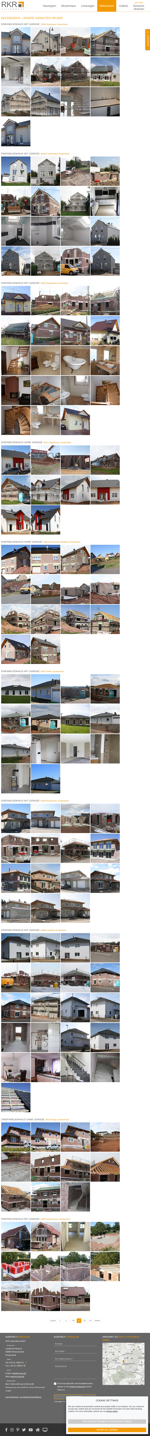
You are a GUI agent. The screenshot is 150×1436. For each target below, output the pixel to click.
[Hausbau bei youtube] (31, 1429)
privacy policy (112, 1411)
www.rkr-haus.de (17, 1377)
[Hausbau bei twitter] (24, 1429)
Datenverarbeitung (77, 1387)
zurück (53, 1321)
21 (79, 1321)
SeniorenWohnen (138, 7)
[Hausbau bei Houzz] (38, 1429)
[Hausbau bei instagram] (12, 1429)
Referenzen (107, 5)
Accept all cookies (107, 1430)
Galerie (123, 5)
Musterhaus (68, 5)
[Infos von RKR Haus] (45, 1429)
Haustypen (49, 5)
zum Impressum (12, 1397)
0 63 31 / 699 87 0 (16, 1363)
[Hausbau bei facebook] (6, 1429)
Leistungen (87, 5)
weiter (97, 1321)
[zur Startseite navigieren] (13, 6)
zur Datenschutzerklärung (30, 1397)
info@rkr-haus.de (19, 1373)
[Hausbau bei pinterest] (17, 1429)
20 (73, 1321)
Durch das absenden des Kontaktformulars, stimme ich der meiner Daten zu (75, 1386)
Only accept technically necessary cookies (107, 1422)
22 (85, 1321)
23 (90, 1321)
